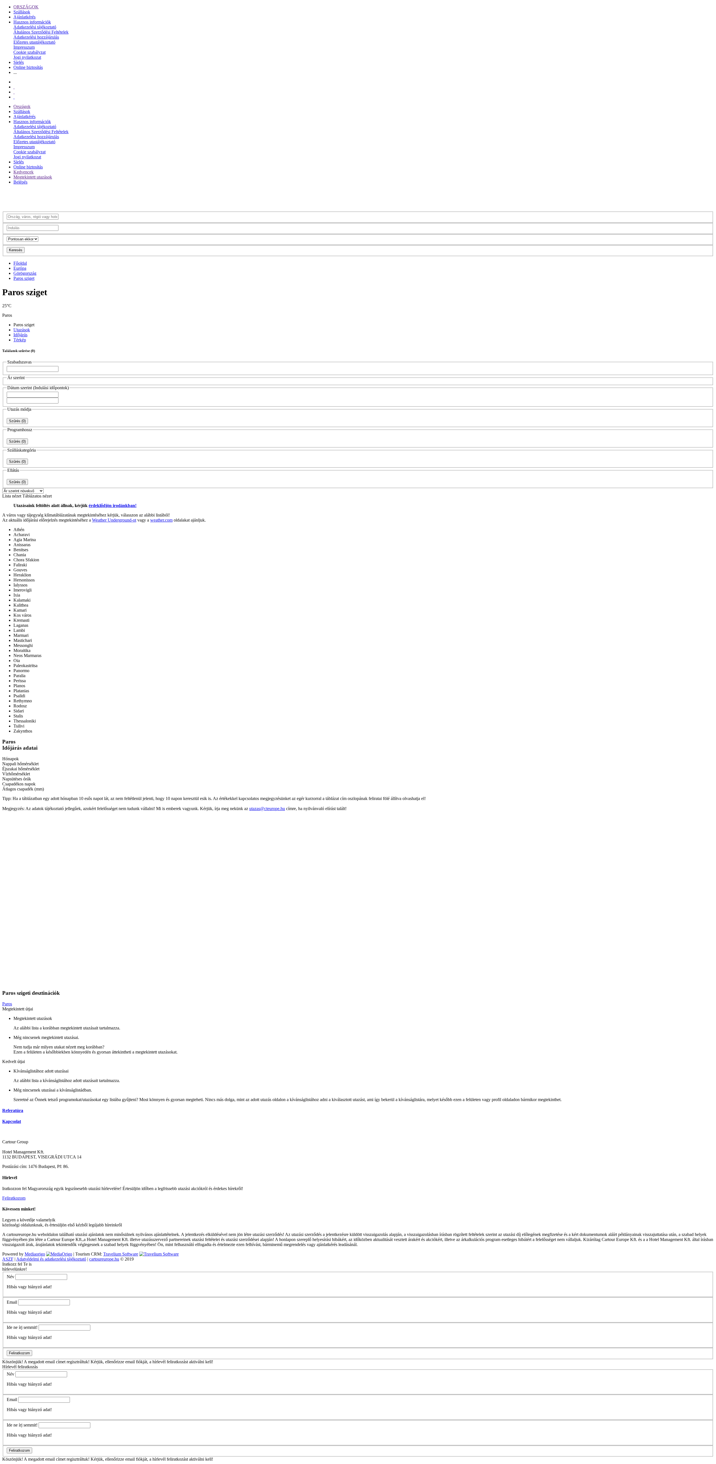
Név (10, 1276)
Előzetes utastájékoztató (34, 42)
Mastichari (22, 640)
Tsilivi (18, 726)
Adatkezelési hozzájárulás (36, 37)
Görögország (24, 273)
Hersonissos (24, 580)
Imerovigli (22, 590)
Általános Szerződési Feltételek (41, 32)
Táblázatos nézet (37, 496)
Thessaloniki (24, 721)
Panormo (21, 670)
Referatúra (12, 1110)
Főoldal (20, 263)
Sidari (18, 710)
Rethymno (22, 700)
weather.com (161, 520)
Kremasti (21, 620)
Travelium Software (120, 1254)
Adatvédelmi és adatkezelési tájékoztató (51, 1259)
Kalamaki (21, 600)
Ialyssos (20, 585)
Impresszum (24, 47)
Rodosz (20, 705)
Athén (18, 529)
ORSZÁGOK (26, 6)
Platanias (21, 690)
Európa (19, 268)
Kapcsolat (11, 1121)
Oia (16, 660)
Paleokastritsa (25, 665)
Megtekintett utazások (32, 177)
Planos (19, 685)
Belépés (20, 182)
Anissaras (21, 544)
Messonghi (23, 645)
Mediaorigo (35, 1254)
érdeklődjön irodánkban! (112, 505)
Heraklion (22, 575)
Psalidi (19, 695)
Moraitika (21, 650)
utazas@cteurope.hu (267, 808)
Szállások (21, 12)
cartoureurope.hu (104, 1259)
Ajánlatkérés (24, 17)
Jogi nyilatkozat (27, 57)
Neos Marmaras (27, 655)
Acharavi (21, 534)
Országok (21, 106)
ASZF (7, 1259)
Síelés (18, 62)
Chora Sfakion (26, 559)
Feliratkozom (13, 1198)
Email (12, 1302)
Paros (7, 1003)
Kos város (22, 615)
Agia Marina (24, 539)
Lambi (19, 630)
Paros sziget (23, 278)
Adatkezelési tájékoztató (34, 27)
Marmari (21, 635)
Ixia (16, 595)
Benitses (20, 549)
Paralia (19, 675)
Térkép (19, 339)
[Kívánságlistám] (14, 87)
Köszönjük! (12, 1361)
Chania (19, 554)
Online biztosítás (28, 67)
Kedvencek (23, 172)
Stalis (18, 716)
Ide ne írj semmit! (22, 1327)
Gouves (20, 569)
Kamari (20, 610)
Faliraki (20, 564)
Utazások (21, 329)
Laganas (20, 625)
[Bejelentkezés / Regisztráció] (14, 97)
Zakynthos (22, 731)
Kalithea (20, 605)
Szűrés (17, 421)
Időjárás (20, 334)
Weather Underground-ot (114, 520)
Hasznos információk (32, 22)
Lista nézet (11, 496)
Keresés (15, 250)
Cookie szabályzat (29, 52)
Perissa (19, 680)
